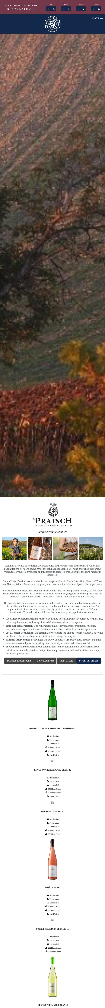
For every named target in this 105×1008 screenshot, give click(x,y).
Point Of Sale (66, 660)
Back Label (54, 743)
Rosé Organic (52, 887)
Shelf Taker (54, 755)
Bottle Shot (54, 736)
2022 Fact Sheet (54, 792)
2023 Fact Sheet (54, 751)
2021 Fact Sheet (54, 834)
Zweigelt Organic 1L (52, 811)
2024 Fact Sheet (54, 747)
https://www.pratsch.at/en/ (52, 531)
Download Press (45, 660)
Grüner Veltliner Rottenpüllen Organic (52, 728)
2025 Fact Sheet (54, 906)
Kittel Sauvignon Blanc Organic (52, 770)
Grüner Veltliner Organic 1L (52, 929)
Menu (95, 17)
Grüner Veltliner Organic (53, 1005)
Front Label (54, 740)
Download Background (19, 660)
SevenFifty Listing (88, 660)
